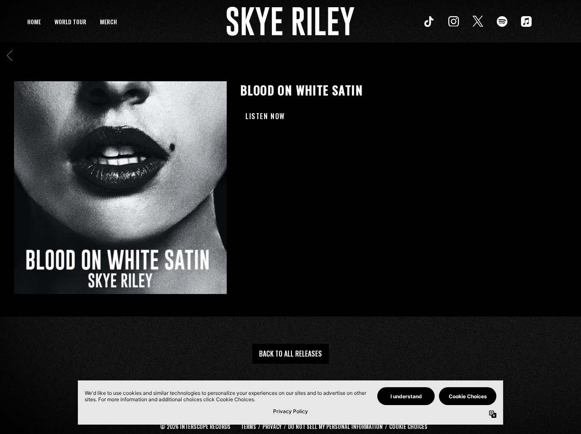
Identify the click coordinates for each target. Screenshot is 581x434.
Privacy (272, 427)
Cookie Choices (408, 426)
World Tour (70, 21)
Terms (248, 427)
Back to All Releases (290, 353)
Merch (108, 21)
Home (34, 21)
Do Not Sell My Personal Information (335, 427)
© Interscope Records (195, 426)
